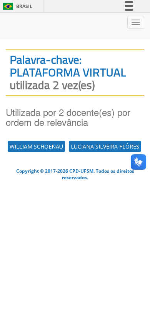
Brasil (16, 6)
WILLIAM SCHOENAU (36, 146)
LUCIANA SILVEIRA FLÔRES (105, 146)
